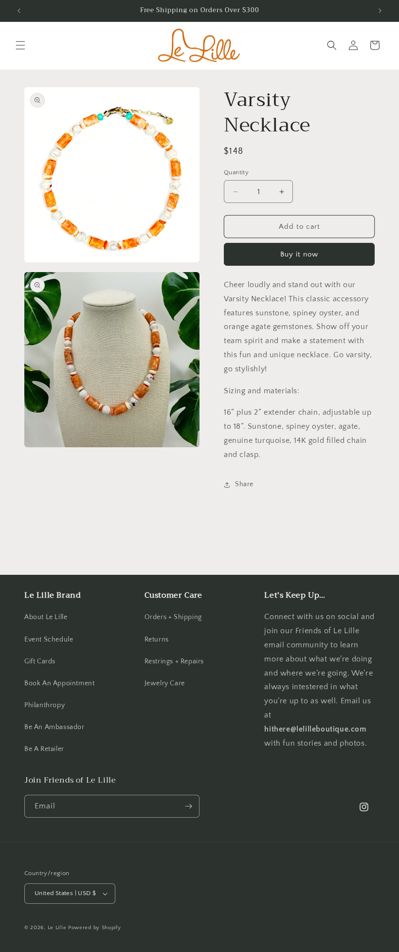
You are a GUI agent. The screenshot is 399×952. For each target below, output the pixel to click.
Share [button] (244, 484)
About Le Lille (45, 617)
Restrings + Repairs (174, 661)
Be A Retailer (44, 749)
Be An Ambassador (54, 727)
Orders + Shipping (173, 617)
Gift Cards (39, 661)
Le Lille (57, 928)
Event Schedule (48, 639)
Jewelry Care (165, 683)
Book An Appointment (59, 683)
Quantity (236, 172)
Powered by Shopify (94, 928)
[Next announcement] (380, 10)
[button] (20, 45)
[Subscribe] (188, 806)
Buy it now (299, 254)
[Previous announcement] (19, 10)
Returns (157, 639)
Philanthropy (44, 705)
